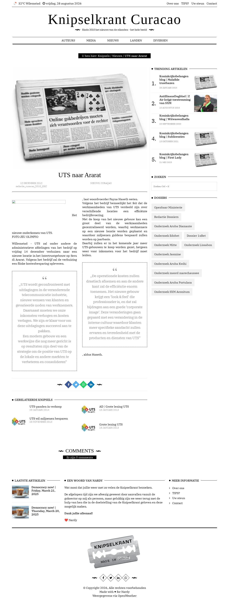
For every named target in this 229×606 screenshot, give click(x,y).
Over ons (173, 3)
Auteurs (68, 40)
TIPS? (185, 3)
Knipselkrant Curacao (114, 19)
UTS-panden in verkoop (46, 406)
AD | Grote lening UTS (114, 406)
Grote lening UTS (111, 424)
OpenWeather (127, 595)
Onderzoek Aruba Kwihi (170, 263)
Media (91, 40)
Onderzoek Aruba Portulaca (173, 282)
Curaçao (106, 183)
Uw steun (197, 3)
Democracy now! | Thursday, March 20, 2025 (45, 511)
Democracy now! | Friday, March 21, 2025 (43, 490)
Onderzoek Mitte (165, 245)
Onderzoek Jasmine (167, 254)
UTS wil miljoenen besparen (49, 418)
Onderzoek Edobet (166, 235)
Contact (212, 3)
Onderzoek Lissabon (198, 245)
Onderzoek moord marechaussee (176, 273)
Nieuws (113, 40)
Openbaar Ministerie (168, 207)
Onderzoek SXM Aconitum (172, 292)
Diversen (160, 40)
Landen (136, 40)
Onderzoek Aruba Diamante (173, 226)
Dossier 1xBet (196, 235)
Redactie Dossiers (166, 217)
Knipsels (104, 56)
